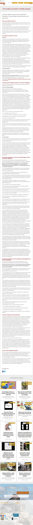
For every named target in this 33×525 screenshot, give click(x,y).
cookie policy (17, 522)
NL (8, 2)
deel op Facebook (3, 371)
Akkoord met (12, 496)
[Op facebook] (1, 516)
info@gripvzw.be (3, 507)
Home (16, 504)
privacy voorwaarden (14, 496)
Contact (23, 509)
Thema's (16, 507)
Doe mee (23, 504)
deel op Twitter (5, 371)
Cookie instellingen (22, 522)
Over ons (16, 506)
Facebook (11, 3)
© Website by (29, 522)
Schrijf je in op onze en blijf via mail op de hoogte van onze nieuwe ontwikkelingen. (16, 488)
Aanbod (16, 509)
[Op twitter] (5, 516)
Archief (16, 510)
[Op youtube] (3, 516)
